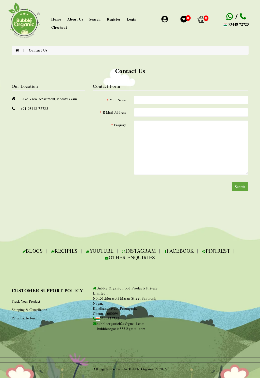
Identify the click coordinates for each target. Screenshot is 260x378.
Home (56, 19)
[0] (184, 20)
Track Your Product (26, 301)
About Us (75, 19)
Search (95, 19)
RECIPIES (66, 250)
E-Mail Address (114, 112)
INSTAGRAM (140, 250)
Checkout (59, 27)
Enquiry (120, 125)
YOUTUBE (101, 250)
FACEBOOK (180, 250)
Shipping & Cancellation (29, 309)
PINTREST (218, 250)
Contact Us (38, 50)
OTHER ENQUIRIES (132, 257)
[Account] (165, 20)
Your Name (118, 100)
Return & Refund (24, 318)
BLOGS (34, 250)
